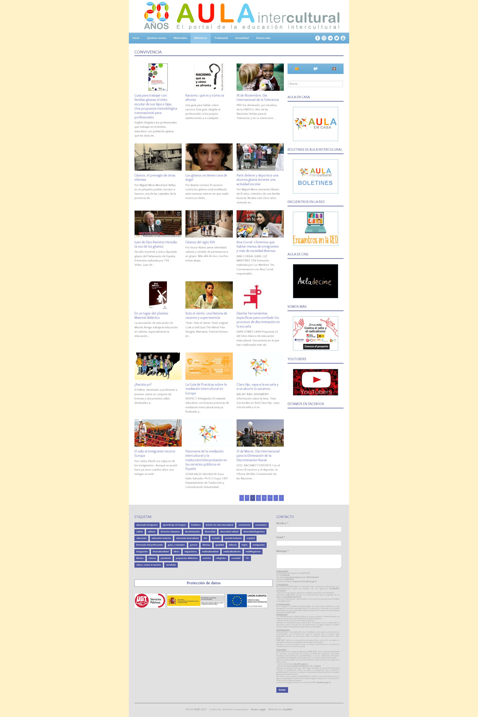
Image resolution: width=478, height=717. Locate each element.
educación (141, 538)
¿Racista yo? (143, 385)
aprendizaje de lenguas (174, 525)
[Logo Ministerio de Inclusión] (196, 607)
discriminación (192, 531)
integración (142, 551)
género (193, 545)
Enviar (282, 690)
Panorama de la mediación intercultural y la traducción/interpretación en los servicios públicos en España (206, 460)
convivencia (244, 525)
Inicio (136, 38)
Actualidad (242, 38)
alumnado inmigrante (147, 525)
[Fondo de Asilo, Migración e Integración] (247, 607)
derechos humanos (170, 531)
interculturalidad (161, 551)
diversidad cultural (229, 531)
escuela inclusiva (233, 538)
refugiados (221, 558)
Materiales (180, 38)
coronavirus (261, 525)
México (140, 558)
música (152, 558)
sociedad (235, 558)
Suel (288, 709)
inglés (245, 545)
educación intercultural (187, 538)
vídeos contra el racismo (148, 565)
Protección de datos (204, 583)
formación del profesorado (149, 545)
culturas (152, 531)
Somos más (263, 38)
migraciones (190, 551)
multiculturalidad (210, 551)
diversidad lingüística (254, 531)
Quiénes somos (156, 38)
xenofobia (171, 565)
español (251, 538)
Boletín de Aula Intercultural (219, 525)
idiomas (206, 545)
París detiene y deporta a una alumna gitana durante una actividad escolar (257, 180)
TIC (247, 558)
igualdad (219, 545)
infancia (233, 545)
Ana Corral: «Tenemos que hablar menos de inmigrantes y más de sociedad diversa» (258, 246)
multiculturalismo (232, 551)
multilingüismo (253, 551)
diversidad (210, 531)
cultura (139, 531)
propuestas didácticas (187, 558)
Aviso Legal (258, 709)
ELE (205, 538)
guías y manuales (176, 545)
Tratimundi (221, 38)
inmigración (259, 545)
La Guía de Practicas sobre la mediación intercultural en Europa (206, 389)
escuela (216, 538)
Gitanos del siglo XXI (200, 242)
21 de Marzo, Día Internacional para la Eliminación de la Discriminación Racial (258, 456)
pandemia (166, 558)
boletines (196, 525)
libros (176, 551)
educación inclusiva (161, 538)
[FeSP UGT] (150, 607)
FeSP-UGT (200, 709)
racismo (207, 558)
